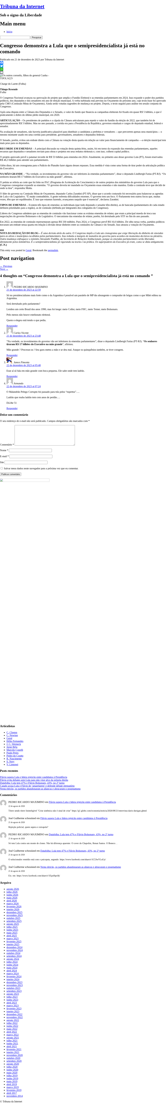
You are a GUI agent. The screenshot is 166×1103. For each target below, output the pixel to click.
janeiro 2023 (12, 1011)
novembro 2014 (14, 1096)
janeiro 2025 (12, 944)
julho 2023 (12, 996)
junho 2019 (12, 1078)
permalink (53, 250)
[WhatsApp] (83, 69)
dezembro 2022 (14, 1014)
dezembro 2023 (14, 982)
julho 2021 (12, 1040)
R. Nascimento (14, 758)
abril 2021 (11, 1046)
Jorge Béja (11, 747)
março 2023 (12, 1005)
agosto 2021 (12, 1037)
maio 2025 (11, 932)
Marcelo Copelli (14, 750)
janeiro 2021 (12, 1052)
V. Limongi (12, 764)
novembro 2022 (14, 1017)
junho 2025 (12, 929)
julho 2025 (12, 927)
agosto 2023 (12, 994)
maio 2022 (11, 1029)
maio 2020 (11, 1072)
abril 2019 (11, 1084)
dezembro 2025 (14, 912)
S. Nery (10, 761)
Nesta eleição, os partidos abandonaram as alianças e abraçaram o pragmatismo (40, 788)
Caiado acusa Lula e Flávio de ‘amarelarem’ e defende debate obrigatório (37, 785)
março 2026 (12, 903)
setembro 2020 (14, 1061)
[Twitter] (83, 66)
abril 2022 (11, 1031)
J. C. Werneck (13, 744)
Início (9, 31)
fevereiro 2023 (13, 1008)
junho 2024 (12, 964)
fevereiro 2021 (13, 1049)
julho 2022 (12, 1023)
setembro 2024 (14, 956)
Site (2, 462)
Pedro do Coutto (14, 755)
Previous (6, 266)
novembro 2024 (14, 950)
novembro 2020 (14, 1055)
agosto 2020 (12, 1064)
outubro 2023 (13, 988)
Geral (28, 250)
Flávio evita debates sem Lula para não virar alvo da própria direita (34, 780)
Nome (4, 450)
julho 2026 (12, 892)
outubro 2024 (13, 953)
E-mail (4, 456)
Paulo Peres (12, 752)
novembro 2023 (14, 985)
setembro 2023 (14, 991)
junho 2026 (12, 894)
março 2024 (12, 973)
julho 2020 (12, 1066)
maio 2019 (11, 1081)
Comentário (7, 444)
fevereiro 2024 (13, 976)
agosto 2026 (12, 889)
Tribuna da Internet (22, 6)
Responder (12, 325)
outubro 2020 (13, 1058)
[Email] (83, 72)
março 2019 (12, 1087)
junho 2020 (12, 1069)
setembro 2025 (14, 921)
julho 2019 (12, 1075)
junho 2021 (12, 1043)
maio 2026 (11, 897)
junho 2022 (12, 1026)
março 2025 (12, 938)
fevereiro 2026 (13, 906)
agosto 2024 (12, 959)
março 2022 (12, 1034)
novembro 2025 (14, 915)
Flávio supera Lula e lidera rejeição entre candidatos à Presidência (33, 777)
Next (4, 269)
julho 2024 (12, 961)
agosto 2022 (12, 1020)
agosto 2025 (12, 924)
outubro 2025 (13, 918)
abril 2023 (11, 1002)
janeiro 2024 (12, 979)
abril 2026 (11, 900)
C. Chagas (11, 732)
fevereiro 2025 (13, 941)
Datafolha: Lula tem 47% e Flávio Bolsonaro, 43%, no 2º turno (32, 783)
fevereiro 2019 (13, 1090)
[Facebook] (83, 62)
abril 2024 (11, 970)
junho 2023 (12, 999)
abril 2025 (11, 935)
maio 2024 (11, 967)
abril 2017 (11, 1093)
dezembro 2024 (14, 947)
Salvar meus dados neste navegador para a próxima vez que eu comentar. (41, 468)
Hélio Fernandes (14, 741)
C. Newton (12, 735)
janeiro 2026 (12, 909)
